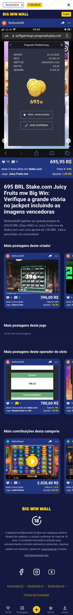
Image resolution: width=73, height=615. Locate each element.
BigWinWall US (56, 586)
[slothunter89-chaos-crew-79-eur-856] (32, 276)
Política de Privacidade (36, 595)
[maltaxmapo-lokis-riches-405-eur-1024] (32, 462)
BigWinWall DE (15, 586)
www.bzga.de (49, 549)
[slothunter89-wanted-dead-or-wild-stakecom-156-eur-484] (32, 382)
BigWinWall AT (36, 586)
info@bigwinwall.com (37, 555)
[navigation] (14, 14)
